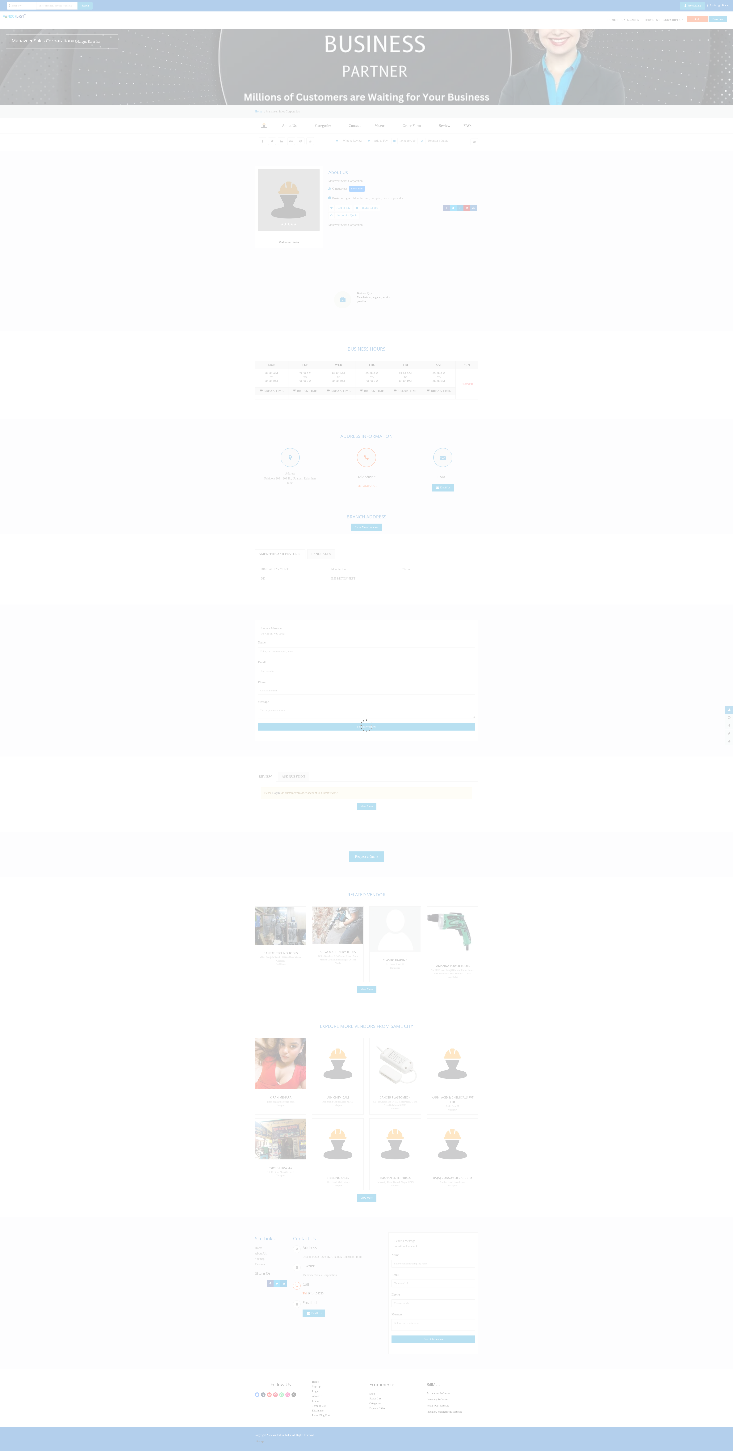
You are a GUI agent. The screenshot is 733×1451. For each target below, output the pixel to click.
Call (697, 19)
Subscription (673, 20)
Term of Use (319, 1405)
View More (367, 806)
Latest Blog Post (321, 1415)
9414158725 (369, 486)
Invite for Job (408, 140)
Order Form (412, 125)
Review (444, 125)
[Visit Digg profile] (291, 141)
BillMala (434, 1384)
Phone (262, 682)
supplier (376, 198)
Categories (630, 20)
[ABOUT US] (729, 710)
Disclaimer (318, 1410)
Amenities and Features (280, 554)
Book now (717, 19)
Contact (355, 125)
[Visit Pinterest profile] (300, 141)
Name (262, 642)
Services (651, 20)
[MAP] (729, 725)
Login (315, 1391)
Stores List (375, 1398)
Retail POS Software (438, 1405)
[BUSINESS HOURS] (729, 718)
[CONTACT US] (729, 741)
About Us (289, 125)
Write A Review (352, 140)
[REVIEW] (729, 733)
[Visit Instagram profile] (310, 141)
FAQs (467, 125)
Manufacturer (361, 198)
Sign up (316, 1386)
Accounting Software (438, 1393)
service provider (393, 198)
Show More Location (366, 527)
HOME (611, 20)
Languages (321, 554)
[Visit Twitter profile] (272, 141)
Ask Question (293, 776)
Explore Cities (377, 1408)
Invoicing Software (437, 1399)
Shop (372, 1393)
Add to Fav (381, 140)
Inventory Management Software (444, 1411)
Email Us (444, 487)
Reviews (260, 1264)
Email (262, 662)
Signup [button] (725, 5)
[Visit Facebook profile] (262, 141)
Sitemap (260, 1258)
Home (259, 111)
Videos (380, 125)
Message (263, 701)
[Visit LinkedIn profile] (281, 141)
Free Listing (694, 5)
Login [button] (713, 5)
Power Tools (357, 188)
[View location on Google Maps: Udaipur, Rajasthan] (73, 41)
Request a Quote (437, 140)
